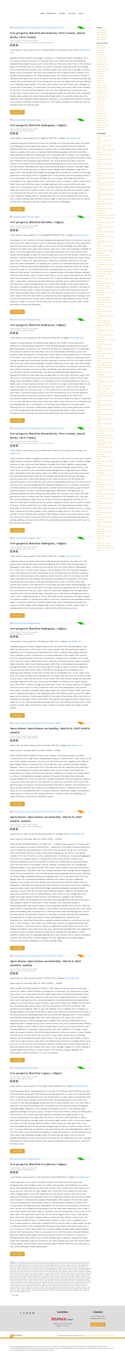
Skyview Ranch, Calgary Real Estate (61, 1285)
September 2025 (102, 69)
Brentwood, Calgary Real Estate (68, 1263)
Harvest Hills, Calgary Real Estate (53, 1271)
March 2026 (101, 57)
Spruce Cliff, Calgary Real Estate (53, 1287)
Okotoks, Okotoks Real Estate (83, 1277)
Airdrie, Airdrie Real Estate (37, 1262)
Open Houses (101, 34)
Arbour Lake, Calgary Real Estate (53, 1262)
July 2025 (100, 73)
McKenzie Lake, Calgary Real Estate (42, 1276)
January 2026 (101, 62)
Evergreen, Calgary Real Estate (25, 1169)
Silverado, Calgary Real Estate (44, 1285)
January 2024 (101, 115)
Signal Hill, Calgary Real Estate (28, 1285)
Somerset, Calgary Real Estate (79, 1285)
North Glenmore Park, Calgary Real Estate (64, 1277)
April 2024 (100, 108)
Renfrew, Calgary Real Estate (46, 1280)
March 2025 (101, 83)
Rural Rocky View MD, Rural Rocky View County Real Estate (105, 438)
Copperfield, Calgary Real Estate (79, 1266)
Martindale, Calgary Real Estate (24, 1276)
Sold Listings (101, 39)
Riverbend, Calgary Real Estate (78, 1280)
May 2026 (100, 52)
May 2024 (100, 106)
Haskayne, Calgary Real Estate (25, 330)
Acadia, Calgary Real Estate (23, 1262)
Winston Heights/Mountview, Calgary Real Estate (104, 543)
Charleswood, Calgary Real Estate (40, 1266)
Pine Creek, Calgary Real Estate (52, 1279)
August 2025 (101, 71)
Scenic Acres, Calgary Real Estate (76, 1284)
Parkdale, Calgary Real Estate (35, 1279)
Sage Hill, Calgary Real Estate (59, 1284)
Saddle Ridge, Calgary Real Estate (42, 1284)
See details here (73, 138)
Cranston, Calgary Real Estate (34, 1268)
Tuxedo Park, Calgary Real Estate (26, 971)
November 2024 (102, 92)
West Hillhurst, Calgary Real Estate (23, 1290)
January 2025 (101, 87)
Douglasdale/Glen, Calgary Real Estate (58, 1270)
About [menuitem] (81, 13)
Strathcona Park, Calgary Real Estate (71, 1287)
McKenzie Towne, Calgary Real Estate (27, 738)
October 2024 (101, 94)
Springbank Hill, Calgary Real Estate (35, 1287)
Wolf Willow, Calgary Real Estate (22, 1291)
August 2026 (101, 48)
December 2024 (102, 90)
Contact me (98, 1324)
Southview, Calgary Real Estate (18, 1287)
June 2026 (100, 50)
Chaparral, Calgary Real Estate (24, 1266)
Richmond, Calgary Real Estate (62, 1280)
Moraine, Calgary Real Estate (24, 227)
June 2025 (100, 76)
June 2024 (100, 104)
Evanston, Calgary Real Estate (76, 1270)
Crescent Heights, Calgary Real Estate (52, 1268)
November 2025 (102, 64)
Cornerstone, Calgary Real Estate (18, 1268)
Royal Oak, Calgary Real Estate (29, 1282)
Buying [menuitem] (62, 13)
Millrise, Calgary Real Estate (78, 1276)
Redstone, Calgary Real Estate (31, 1280)
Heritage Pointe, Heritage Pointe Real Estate (29, 826)
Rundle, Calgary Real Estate (45, 1282)
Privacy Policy (89, 1335)
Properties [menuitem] (51, 13)
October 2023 (101, 123)
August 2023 (101, 127)
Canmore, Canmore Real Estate (36, 1265)
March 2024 (101, 111)
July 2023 (100, 130)
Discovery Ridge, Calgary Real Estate (39, 1270)
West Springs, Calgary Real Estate (40, 1290)
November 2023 (102, 120)
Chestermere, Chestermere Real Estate (60, 1266)
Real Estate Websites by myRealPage (104, 1335)
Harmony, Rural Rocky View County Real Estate (32, 1271)
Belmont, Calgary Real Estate (21, 1263)
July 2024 (100, 101)
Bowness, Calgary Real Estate (51, 1263)
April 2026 (100, 55)
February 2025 (102, 85)
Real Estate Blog (102, 37)
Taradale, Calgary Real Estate (24, 1288)
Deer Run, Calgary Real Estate (21, 1270)
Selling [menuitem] (72, 13)
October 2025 (101, 66)
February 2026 (102, 59)
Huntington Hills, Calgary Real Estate (47, 1273)
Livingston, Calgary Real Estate (52, 1274)
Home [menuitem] (42, 13)
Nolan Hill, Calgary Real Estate (46, 1277)
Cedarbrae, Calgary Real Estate (69, 1265)
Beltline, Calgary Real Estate (36, 1263)
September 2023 (102, 125)
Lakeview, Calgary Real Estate (21, 1274)
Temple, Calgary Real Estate (39, 1288)
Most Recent (101, 45)
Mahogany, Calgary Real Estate (25, 130)
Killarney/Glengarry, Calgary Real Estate (67, 1273)
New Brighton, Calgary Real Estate (29, 1277)
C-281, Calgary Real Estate (20, 1265)
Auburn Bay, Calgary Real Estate (70, 1262)
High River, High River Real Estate (28, 1273)
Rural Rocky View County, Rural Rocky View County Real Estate (35, 42)
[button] (21, 1313)
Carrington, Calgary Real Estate (52, 1265)
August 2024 (101, 99)
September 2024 (103, 97)
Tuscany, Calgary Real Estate (54, 1288)
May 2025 (100, 78)
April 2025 (100, 80)
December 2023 (102, 118)
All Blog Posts (101, 30)
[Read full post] (50, 28)
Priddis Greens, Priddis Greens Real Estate (71, 1279)
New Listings (101, 32)
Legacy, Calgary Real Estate (24, 1078)
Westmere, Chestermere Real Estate (59, 1290)
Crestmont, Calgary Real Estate (71, 1268)
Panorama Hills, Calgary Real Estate (19, 1279)
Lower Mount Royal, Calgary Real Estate (70, 1274)
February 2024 (102, 113)
